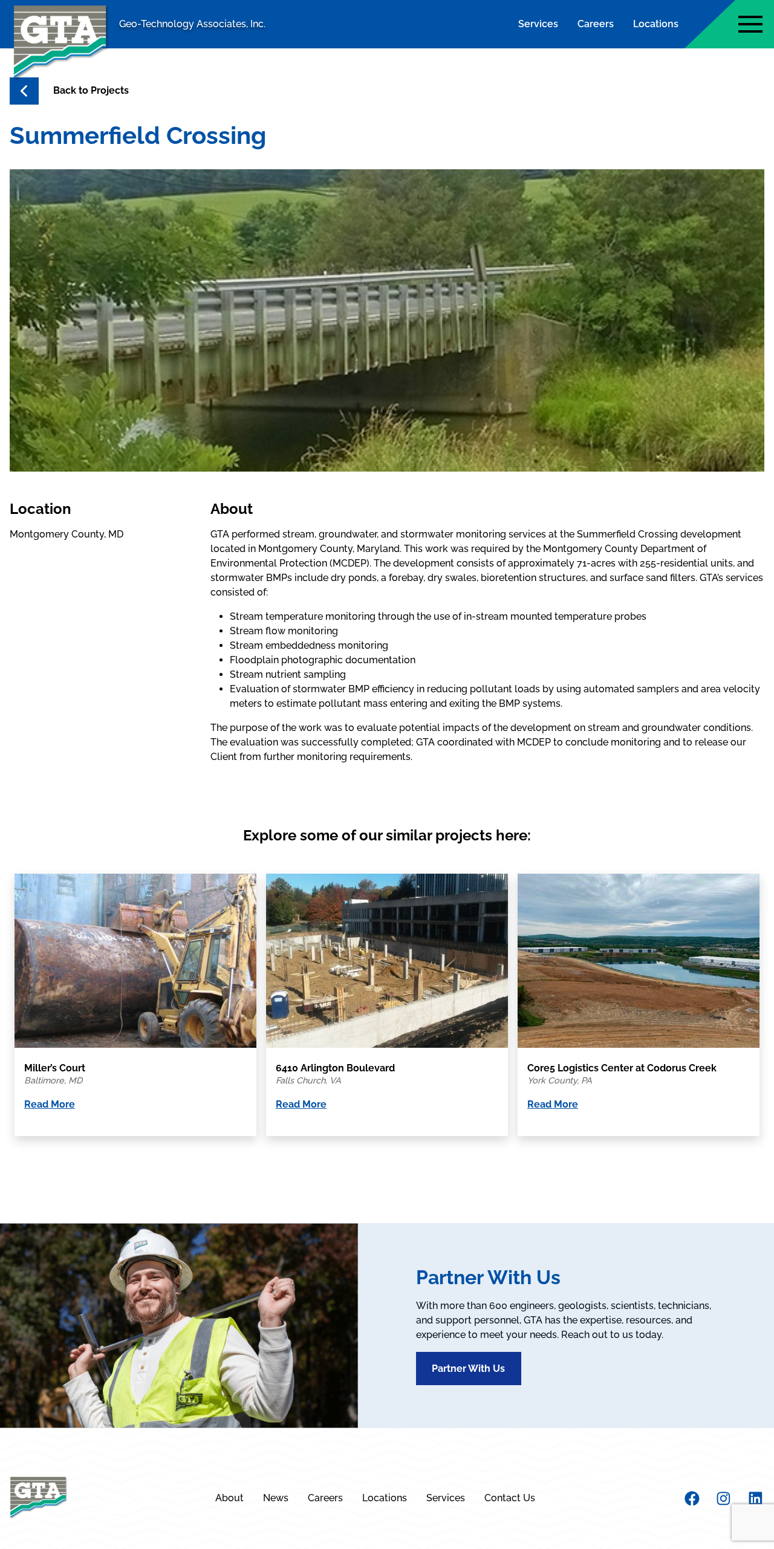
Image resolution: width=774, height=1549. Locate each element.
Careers (595, 24)
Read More (49, 1104)
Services (538, 24)
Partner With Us (468, 1368)
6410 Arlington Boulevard (335, 1068)
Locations (655, 24)
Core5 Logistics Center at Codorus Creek (622, 1068)
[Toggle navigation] (750, 24)
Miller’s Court (54, 1068)
